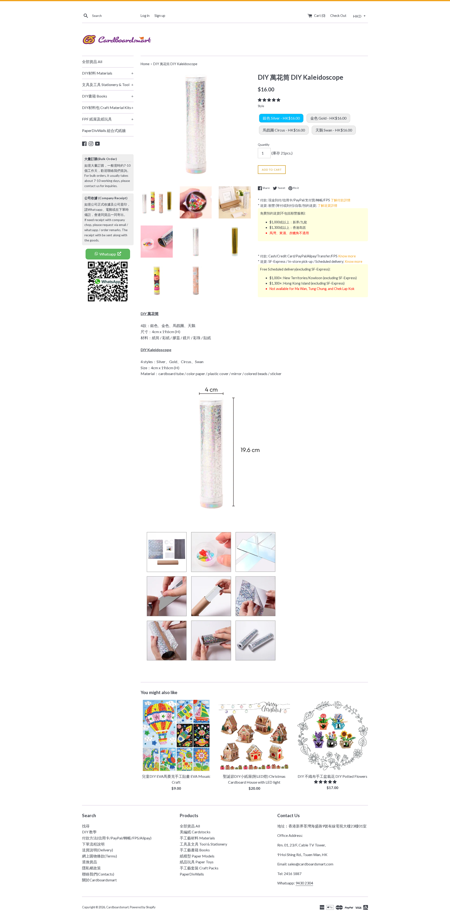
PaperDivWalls (192, 874)
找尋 (86, 826)
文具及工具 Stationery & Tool (108, 84)
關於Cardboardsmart (99, 880)
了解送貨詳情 (327, 205)
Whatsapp (107, 254)
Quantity (264, 145)
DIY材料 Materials (108, 73)
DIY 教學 (89, 832)
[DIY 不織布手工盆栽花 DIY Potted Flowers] (332, 735)
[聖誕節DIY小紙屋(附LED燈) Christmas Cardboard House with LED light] (254, 735)
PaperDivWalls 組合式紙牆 (104, 130)
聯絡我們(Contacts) (98, 874)
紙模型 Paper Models (197, 856)
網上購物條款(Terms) (99, 856)
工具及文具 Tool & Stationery (203, 844)
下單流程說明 (93, 844)
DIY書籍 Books (108, 96)
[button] (269, 100)
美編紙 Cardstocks (195, 832)
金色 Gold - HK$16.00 (328, 118)
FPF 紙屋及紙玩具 (108, 119)
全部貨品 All (92, 61)
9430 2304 (304, 883)
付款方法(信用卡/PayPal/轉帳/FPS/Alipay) (116, 838)
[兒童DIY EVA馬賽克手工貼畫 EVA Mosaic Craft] (176, 735)
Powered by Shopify (143, 907)
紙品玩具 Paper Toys (197, 862)
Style (261, 106)
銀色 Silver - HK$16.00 (281, 118)
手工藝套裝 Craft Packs (199, 868)
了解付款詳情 (340, 200)
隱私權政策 (91, 868)
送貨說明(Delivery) (97, 850)
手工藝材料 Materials (197, 838)
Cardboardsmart (117, 907)
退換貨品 (89, 862)
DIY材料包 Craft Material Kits (108, 107)
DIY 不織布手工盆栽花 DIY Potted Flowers (332, 776)
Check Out (338, 16)
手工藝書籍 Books (195, 850)
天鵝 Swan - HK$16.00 (333, 130)
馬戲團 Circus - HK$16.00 (284, 130)
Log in (145, 16)
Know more (347, 256)
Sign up (159, 16)
